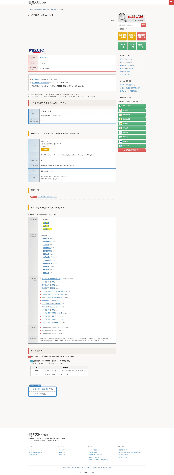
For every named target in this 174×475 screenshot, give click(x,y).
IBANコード (62, 452)
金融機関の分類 (33, 455)
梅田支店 (46, 238)
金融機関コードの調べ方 (128, 65)
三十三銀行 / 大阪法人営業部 (51, 304)
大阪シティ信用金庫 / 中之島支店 (52, 297)
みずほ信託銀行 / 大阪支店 (50, 307)
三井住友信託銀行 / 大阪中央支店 (52, 294)
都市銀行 (46, 9)
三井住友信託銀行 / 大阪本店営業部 (53, 291)
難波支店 (46, 267)
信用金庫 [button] (125, 128)
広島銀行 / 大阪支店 (48, 288)
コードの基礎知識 (93, 450)
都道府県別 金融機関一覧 (35, 452)
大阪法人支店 (47, 229)
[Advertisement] (72, 34)
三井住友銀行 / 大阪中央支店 (51, 322)
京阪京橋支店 (47, 257)
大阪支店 (46, 226)
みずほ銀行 (53, 9)
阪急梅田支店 (47, 263)
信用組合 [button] (125, 124)
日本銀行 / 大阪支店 (48, 310)
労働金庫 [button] (125, 132)
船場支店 (46, 254)
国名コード (62, 455)
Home (31, 9)
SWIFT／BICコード (64, 450)
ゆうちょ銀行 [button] (126, 106)
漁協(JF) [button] (125, 141)
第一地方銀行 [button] (126, 115)
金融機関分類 (38, 9)
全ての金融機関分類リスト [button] (131, 150)
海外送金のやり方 (126, 75)
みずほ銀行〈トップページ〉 (47, 197)
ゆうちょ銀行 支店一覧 (127, 85)
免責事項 (95, 468)
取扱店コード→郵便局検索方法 (130, 91)
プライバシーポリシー (85, 468)
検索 (143, 25)
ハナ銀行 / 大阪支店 (48, 282)
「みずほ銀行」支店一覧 (40, 389)
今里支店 (46, 273)
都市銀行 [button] (125, 110)
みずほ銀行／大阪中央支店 (40, 83)
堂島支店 (46, 223)
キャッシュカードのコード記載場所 (98, 459)
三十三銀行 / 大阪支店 (49, 301)
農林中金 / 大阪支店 (48, 285)
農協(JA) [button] (125, 137)
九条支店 (46, 245)
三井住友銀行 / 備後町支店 (50, 316)
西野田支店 (47, 242)
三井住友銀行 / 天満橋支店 (50, 319)
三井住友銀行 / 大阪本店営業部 (52, 313)
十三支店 (46, 270)
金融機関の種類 (125, 72)
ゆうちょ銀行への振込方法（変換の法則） (130, 452)
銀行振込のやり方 (126, 59)
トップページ (36, 394)
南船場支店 (47, 248)
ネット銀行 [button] (126, 146)
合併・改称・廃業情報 (105, 468)
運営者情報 (75, 468)
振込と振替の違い (126, 62)
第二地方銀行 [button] (126, 119)
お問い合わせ (66, 468)
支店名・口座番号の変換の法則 (130, 88)
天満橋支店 (47, 260)
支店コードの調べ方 (126, 69)
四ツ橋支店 (47, 251)
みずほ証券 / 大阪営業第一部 (51, 279)
